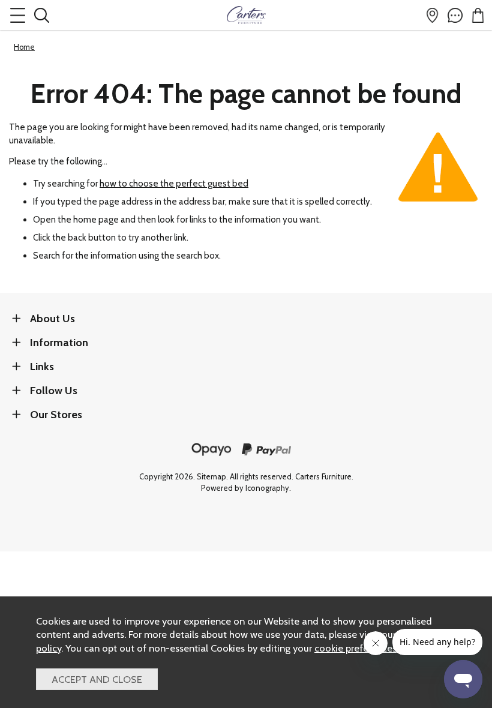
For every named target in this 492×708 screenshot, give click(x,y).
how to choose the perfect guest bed (174, 183)
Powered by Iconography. (246, 488)
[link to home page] (246, 15)
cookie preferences (355, 648)
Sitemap (211, 476)
